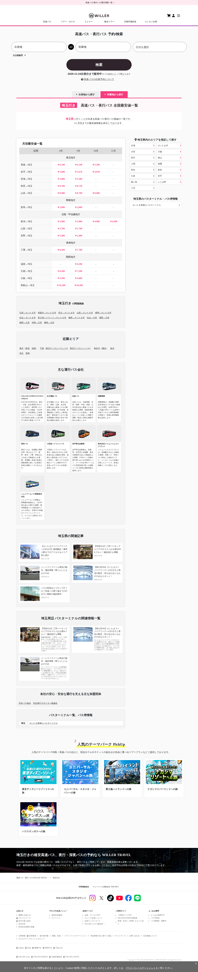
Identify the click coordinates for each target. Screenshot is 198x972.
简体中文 (48, 948)
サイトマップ (120, 936)
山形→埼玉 (26, 193)
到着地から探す (115, 94)
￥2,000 (61, 207)
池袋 (34, 348)
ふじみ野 (162, 182)
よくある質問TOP (158, 915)
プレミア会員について (93, 918)
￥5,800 (61, 172)
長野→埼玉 (26, 235)
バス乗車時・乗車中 (158, 921)
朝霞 (160, 164)
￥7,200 (78, 271)
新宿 (28, 348)
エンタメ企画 (151, 22)
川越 (160, 152)
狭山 (160, 158)
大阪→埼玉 (26, 278)
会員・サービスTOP (92, 915)
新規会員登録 (57, 915)
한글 (29, 948)
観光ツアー (109, 22)
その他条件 (18, 55)
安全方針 (22, 924)
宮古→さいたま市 (66, 313)
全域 (133, 145)
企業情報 (22, 936)
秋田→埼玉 (26, 186)
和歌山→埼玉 (28, 285)
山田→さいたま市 (85, 313)
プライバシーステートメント (75, 936)
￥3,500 (78, 179)
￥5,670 (78, 172)
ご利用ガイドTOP (124, 915)
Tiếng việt (59, 948)
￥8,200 (61, 250)
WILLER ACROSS (72, 957)
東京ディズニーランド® (57, 348)
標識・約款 (56, 936)
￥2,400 (61, 235)
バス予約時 (155, 918)
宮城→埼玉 (26, 179)
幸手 (160, 176)
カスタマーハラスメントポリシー (32, 939)
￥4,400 (113, 221)
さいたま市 (163, 145)
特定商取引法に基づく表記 (101, 936)
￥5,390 (96, 164)
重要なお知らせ (25, 915)
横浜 (104, 348)
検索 (99, 65)
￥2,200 (61, 278)
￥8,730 (78, 186)
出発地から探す (87, 94)
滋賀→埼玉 (26, 264)
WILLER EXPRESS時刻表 (127, 918)
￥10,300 (61, 285)
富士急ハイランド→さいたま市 (52, 318)
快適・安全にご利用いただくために (131, 922)
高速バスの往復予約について (99, 79)
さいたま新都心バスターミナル (146, 205)
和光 (133, 170)
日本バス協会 (25, 703)
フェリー (89, 22)
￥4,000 (96, 221)
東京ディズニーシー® (80, 348)
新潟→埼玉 (26, 221)
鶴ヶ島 (134, 182)
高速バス (47, 22)
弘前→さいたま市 (27, 313)
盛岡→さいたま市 (103, 313)
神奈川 (97, 348)
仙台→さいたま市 (27, 318)
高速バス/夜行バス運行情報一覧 (99, 2)
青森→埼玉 (26, 164)
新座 (160, 170)
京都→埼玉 (26, 271)
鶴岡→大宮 (24, 323)
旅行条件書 (44, 936)
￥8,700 (78, 193)
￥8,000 (96, 193)
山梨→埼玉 (26, 228)
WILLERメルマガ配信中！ (95, 924)
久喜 (133, 176)
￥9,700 (61, 186)
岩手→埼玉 (26, 172)
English (21, 948)
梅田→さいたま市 (76, 318)
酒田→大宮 (104, 318)
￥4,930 (96, 172)
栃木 (112, 348)
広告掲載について (150, 936)
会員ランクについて (92, 921)
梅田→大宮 (49, 323)
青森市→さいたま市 (47, 313)
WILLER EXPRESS (40, 957)
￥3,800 (61, 179)
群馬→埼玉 (26, 207)
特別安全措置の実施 (26, 927)
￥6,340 (61, 164)
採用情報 (32, 936)
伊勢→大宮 (37, 323)
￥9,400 (61, 193)
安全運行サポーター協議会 (45, 703)
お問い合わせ (134, 936)
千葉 (42, 348)
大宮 (133, 152)
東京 (21, 348)
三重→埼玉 (26, 250)
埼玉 (21, 353)
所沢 (133, 158)
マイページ (56, 918)
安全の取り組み (25, 921)
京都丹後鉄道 (130, 22)
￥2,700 (61, 228)
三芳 (133, 188)
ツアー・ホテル (68, 22)
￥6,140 (78, 164)
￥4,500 (78, 264)
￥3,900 (61, 221)
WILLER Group (24, 957)
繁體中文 (37, 948)
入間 (133, 164)
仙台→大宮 (92, 318)
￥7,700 (78, 250)
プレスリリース (25, 918)
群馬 (28, 353)
